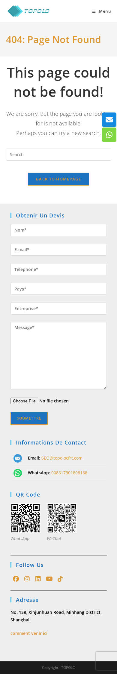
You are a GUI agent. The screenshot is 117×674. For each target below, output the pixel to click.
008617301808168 (69, 472)
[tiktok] (60, 579)
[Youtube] (49, 579)
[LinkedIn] (38, 579)
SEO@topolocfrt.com (61, 458)
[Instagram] (27, 579)
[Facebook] (16, 579)
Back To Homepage (58, 179)
